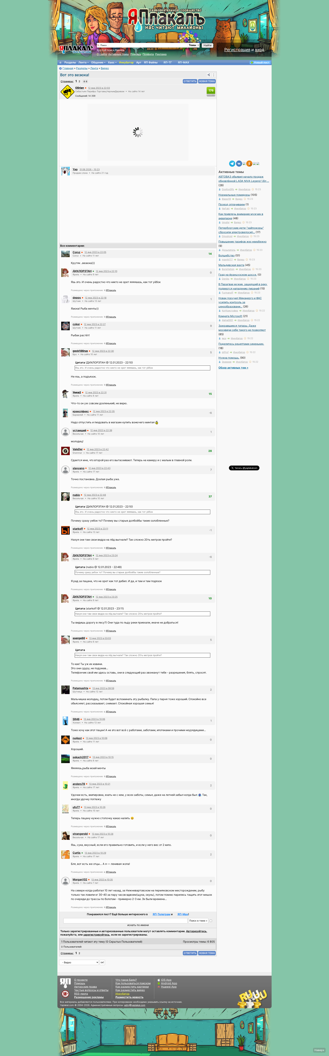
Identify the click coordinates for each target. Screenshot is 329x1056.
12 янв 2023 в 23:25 (107, 596)
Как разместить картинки (132, 986)
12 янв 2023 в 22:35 (104, 411)
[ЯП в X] (254, 163)
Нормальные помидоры (234, 194)
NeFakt (226, 208)
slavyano (78, 468)
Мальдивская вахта (231, 265)
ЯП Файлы (150, 62)
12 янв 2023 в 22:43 (99, 468)
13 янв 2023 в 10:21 (99, 783)
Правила (148, 54)
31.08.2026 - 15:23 (90, 169)
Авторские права (85, 986)
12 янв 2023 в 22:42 (98, 449)
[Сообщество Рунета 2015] (253, 998)
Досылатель (228, 250)
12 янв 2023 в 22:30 (103, 351)
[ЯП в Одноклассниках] (249, 163)
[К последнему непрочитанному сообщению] (85, 81)
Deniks (225, 278)
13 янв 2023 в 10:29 (95, 852)
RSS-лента (81, 993)
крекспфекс (81, 411)
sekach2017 (80, 757)
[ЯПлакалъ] (76, 49)
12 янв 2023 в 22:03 (99, 88)
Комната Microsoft (230, 316)
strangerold (80, 833)
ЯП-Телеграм (161, 914)
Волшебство (226, 255)
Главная (68, 68)
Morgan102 (80, 879)
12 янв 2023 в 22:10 (106, 271)
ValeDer (78, 449)
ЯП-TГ (167, 62)
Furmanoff (227, 292)
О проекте (81, 979)
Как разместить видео (130, 990)
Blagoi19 (226, 198)
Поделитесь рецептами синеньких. (241, 343)
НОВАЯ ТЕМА (207, 81)
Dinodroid (227, 236)
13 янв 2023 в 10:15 (103, 757)
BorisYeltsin (228, 269)
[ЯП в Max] (258, 163)
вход (259, 49)
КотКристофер (230, 310)
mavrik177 (227, 259)
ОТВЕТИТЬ (190, 81)
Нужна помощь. (228, 357)
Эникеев (226, 361)
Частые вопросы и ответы (91, 990)
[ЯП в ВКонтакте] (239, 163)
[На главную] (60, 62)
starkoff (78, 528)
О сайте (102, 54)
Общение (97, 62)
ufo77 (76, 807)
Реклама (161, 54)
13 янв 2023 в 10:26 (94, 807)
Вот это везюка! (74, 75)
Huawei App (169, 986)
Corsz (76, 252)
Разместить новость (129, 997)
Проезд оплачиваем (231, 204)
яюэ (224, 338)
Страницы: (67, 81)
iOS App (166, 979)
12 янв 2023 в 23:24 (107, 555)
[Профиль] (67, 91)
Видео (105, 68)
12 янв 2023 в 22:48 (95, 494)
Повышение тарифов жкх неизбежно (242, 241)
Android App (169, 983)
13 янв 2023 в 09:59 (103, 688)
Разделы (70, 62)
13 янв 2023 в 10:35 (102, 879)
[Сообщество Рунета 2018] (242, 998)
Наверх (319, 1050)
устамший (79, 430)
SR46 (76, 719)
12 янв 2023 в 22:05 (95, 252)
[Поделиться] (209, 75)
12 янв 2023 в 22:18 (95, 297)
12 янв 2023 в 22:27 (95, 324)
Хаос (111, 62)
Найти (207, 45)
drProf (225, 352)
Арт (138, 62)
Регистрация (237, 49)
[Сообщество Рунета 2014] (263, 998)
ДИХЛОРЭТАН (82, 271)
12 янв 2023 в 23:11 (97, 528)
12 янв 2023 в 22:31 (96, 392)
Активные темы (118, 54)
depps (77, 297)
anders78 (79, 784)
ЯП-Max (183, 914)
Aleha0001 (227, 320)
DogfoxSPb (228, 189)
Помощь (135, 54)
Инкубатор (126, 62)
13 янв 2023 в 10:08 (96, 738)
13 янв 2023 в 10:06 (94, 719)
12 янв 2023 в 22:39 (101, 430)
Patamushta (80, 688)
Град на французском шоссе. (237, 274)
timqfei (225, 222)
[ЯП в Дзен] (244, 163)
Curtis (77, 852)
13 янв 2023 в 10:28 (102, 833)
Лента (82, 62)
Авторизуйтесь (196, 931)
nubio (76, 495)
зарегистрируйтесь (96, 934)
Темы (192, 45)
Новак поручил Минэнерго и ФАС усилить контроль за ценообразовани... (240, 302)
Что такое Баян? (126, 979)
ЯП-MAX (183, 62)
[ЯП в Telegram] (232, 163)
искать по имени (138, 925)
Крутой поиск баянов (110, 50)
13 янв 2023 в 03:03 (100, 638)
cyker (76, 324)
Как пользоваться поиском (133, 983)
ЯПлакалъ (111, 290)
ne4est (77, 738)
